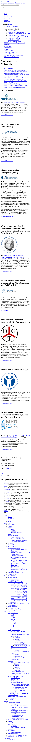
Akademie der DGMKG (14, 38)
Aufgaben (17, 637)
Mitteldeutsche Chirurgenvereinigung (17, 554)
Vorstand (13, 529)
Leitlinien (6, 49)
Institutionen (7, 18)
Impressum (4, 3)
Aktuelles (17, 668)
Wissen (6, 20)
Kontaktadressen (15, 678)
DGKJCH (7, 489)
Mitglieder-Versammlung (18, 532)
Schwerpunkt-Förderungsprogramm (17, 680)
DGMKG (7, 492)
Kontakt (17, 3)
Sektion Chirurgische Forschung (20, 662)
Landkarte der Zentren (20, 687)
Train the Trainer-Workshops (22, 645)
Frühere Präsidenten (13, 546)
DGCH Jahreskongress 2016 (19, 597)
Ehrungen (10, 543)
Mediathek (7, 44)
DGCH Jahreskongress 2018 (19, 594)
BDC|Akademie (12, 30)
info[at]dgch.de (9, 468)
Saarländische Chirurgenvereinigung (17, 567)
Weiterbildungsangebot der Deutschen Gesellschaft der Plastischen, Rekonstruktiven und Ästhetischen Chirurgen (16, 74)
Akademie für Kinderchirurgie (16, 35)
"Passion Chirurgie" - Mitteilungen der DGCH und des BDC (18, 604)
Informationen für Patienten (11, 57)
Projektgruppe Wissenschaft (15, 676)
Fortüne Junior (8, 46)
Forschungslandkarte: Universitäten (20, 685)
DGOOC (7, 498)
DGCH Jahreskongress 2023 (19, 586)
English (23, 3)
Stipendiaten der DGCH (17, 538)
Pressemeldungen (12, 577)
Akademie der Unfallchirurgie (16, 32)
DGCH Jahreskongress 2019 (19, 592)
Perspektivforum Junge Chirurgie (17, 696)
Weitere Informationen (7, 115)
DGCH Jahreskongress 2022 (19, 588)
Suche (9, 521)
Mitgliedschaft (11, 524)
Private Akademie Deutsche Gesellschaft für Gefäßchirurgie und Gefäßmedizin (16, 78)
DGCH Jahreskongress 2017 (19, 596)
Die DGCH (7, 15)
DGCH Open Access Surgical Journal (14, 43)
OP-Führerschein (8, 50)
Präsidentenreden (12, 606)
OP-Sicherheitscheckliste (11, 52)
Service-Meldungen (9, 54)
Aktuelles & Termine (10, 17)
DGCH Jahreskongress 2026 (15, 582)
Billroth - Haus (12, 574)
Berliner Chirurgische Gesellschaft (20, 552)
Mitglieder (7, 21)
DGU (6, 511)
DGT (5, 504)
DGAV (6, 483)
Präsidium (13, 531)
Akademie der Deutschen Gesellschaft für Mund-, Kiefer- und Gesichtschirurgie (15, 86)
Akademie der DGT (13, 40)
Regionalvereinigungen (14, 548)
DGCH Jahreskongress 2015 (19, 599)
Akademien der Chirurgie (11, 26)
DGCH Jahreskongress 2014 (19, 600)
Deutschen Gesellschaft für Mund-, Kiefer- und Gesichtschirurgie (15, 436)
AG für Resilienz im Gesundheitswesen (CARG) (18, 656)
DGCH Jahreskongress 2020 (19, 591)
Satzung (10, 534)
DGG (6, 486)
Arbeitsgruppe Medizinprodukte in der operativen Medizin (18, 694)
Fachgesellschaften (13, 613)
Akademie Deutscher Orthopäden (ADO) (19, 33)
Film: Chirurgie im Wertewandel (16, 610)
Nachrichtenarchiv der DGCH (16, 608)
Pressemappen (15, 580)
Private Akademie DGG (14, 41)
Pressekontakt (15, 579)
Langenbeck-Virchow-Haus (15, 572)
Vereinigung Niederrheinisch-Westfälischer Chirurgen (19, 561)
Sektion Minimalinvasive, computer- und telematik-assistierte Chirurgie (20, 673)
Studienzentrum (12, 698)
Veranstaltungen (12, 602)
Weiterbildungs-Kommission (19, 727)
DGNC (6, 495)
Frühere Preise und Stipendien (19, 540)
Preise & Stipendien (13, 535)
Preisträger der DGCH (17, 537)
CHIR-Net (10, 699)
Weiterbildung (8, 47)
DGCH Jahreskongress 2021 (19, 589)
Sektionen (10, 661)
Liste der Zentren (19, 688)
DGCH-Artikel (12, 740)
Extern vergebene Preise (17, 541)
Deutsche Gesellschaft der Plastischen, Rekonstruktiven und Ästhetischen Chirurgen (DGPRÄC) (13, 257)
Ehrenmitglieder (12, 544)
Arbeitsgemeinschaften (14, 630)
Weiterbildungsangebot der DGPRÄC (18, 36)
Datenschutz (11, 3)
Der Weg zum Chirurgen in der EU (13, 55)
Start (5, 14)
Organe (10, 527)
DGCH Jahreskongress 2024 (19, 585)
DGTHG (6, 508)
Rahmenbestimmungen (17, 659)
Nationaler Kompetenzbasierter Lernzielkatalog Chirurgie (21, 642)
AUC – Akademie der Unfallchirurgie (14, 70)
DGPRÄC (7, 501)
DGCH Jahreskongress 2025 (19, 583)
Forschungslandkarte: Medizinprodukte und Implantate (20, 683)
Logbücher (14, 726)
